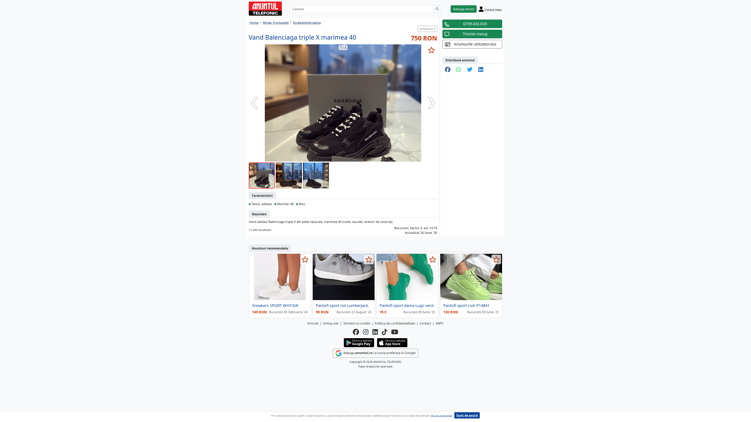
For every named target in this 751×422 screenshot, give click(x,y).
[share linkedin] (481, 69)
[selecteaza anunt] (431, 50)
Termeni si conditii (356, 323)
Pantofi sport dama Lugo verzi (407, 305)
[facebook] (356, 332)
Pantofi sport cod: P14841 (466, 305)
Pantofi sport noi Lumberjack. (342, 305)
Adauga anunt (463, 9)
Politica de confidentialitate (395, 323)
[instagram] (365, 332)
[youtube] (394, 332)
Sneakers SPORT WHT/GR (275, 305)
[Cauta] (437, 9)
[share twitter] (469, 69)
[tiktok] (384, 332)
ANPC (440, 323)
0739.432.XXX (475, 23)
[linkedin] (375, 332)
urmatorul (427, 29)
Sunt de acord (467, 415)
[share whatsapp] (459, 69)
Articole (313, 323)
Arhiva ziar (331, 323)
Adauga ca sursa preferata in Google (379, 353)
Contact (425, 323)
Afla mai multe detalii (441, 415)
